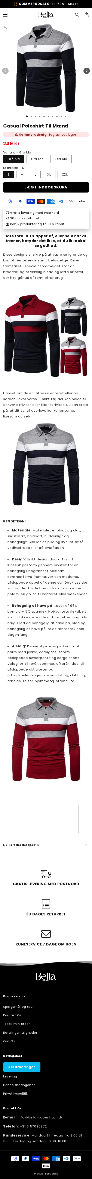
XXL (65, 174)
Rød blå (61, 159)
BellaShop (51, 1173)
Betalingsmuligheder (20, 1032)
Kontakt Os (12, 1015)
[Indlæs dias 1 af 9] (61, 116)
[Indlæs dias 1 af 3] (35, 116)
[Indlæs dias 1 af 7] (52, 116)
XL (49, 174)
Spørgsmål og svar (18, 1007)
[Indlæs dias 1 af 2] (31, 116)
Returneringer (21, 1067)
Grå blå (14, 159)
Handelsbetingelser (19, 1085)
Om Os (9, 1041)
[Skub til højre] (86, 71)
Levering (10, 1076)
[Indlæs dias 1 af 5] (44, 116)
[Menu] (5, 15)
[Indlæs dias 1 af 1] (27, 116)
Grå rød (37, 159)
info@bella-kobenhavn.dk (40, 1117)
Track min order (16, 1024)
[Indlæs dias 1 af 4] (40, 116)
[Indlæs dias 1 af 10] (65, 116)
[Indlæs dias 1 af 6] (48, 116)
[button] (77, 15)
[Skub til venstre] (5, 71)
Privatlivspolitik (15, 1093)
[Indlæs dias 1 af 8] (57, 116)
